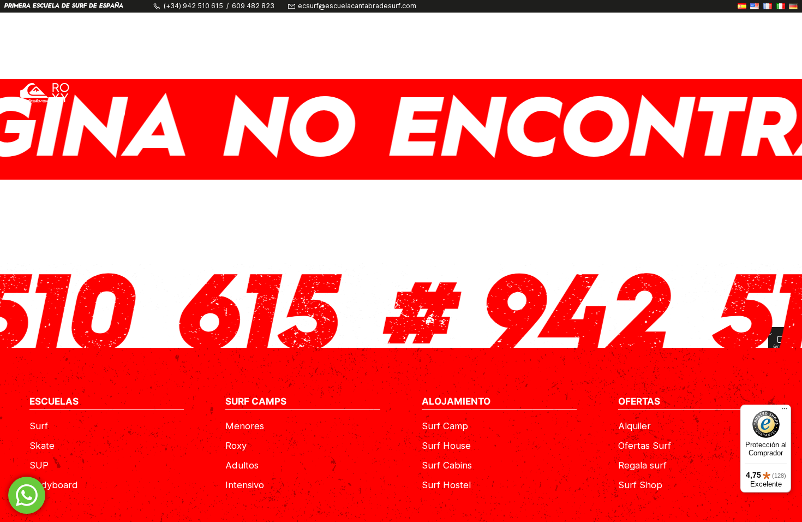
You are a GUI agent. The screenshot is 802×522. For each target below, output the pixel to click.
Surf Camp (445, 425)
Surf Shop (640, 484)
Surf (38, 425)
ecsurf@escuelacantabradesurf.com (357, 6)
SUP (39, 465)
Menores (244, 425)
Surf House (446, 445)
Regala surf (642, 465)
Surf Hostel (446, 484)
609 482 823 (253, 6)
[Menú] (784, 411)
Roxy (236, 445)
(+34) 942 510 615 (193, 6)
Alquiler (634, 425)
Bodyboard (53, 484)
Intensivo (244, 484)
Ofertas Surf (644, 445)
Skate (42, 445)
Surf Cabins (447, 465)
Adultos (242, 465)
